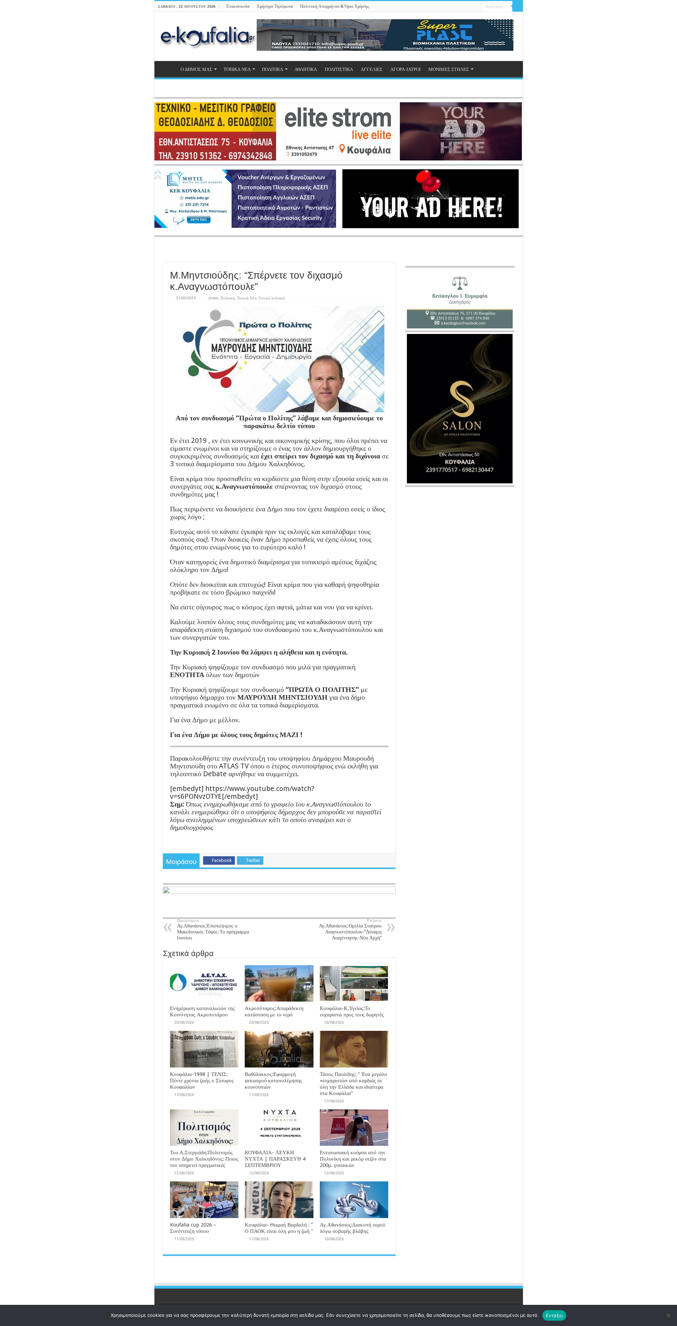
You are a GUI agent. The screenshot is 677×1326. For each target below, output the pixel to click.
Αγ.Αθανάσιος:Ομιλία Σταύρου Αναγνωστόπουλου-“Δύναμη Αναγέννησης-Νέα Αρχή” (350, 929)
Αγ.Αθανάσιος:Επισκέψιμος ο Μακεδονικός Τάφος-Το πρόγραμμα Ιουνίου (213, 929)
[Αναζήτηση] (517, 6)
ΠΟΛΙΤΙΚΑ (272, 69)
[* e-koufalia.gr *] (208, 35)
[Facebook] (455, 6)
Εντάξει (554, 1315)
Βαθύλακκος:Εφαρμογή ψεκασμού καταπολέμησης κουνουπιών (273, 1080)
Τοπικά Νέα (246, 298)
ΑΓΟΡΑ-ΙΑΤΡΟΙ (405, 69)
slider (213, 298)
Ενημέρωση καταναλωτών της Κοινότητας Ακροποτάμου (202, 1011)
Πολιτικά (227, 298)
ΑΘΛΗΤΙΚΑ (305, 69)
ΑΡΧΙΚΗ (167, 68)
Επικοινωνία (238, 6)
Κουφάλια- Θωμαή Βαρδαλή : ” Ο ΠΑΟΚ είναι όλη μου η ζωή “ (279, 1228)
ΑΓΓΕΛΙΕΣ (372, 69)
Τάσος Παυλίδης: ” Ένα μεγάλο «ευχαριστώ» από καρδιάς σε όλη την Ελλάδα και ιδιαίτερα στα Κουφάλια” (353, 1083)
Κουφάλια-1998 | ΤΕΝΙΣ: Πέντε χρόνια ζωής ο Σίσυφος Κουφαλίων (202, 1080)
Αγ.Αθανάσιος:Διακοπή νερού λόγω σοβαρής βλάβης (352, 1228)
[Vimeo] (475, 6)
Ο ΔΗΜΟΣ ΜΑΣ (196, 69)
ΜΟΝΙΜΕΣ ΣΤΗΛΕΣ (448, 69)
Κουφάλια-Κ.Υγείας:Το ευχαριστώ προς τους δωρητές (352, 1011)
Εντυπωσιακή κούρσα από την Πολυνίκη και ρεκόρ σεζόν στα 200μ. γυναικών (353, 1158)
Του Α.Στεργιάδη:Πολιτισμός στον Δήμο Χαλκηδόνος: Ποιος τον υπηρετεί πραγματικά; (204, 1158)
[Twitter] (462, 6)
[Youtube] (468, 6)
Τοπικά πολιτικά (271, 298)
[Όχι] (668, 1315)
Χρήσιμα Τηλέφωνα (275, 6)
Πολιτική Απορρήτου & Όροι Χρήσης (334, 6)
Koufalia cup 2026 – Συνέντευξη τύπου (193, 1228)
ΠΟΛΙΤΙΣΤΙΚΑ (339, 69)
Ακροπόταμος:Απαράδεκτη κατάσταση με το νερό (274, 1011)
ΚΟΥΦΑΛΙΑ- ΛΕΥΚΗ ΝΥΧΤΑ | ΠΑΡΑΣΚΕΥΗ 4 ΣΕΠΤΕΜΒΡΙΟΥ (275, 1158)
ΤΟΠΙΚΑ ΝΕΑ (237, 69)
